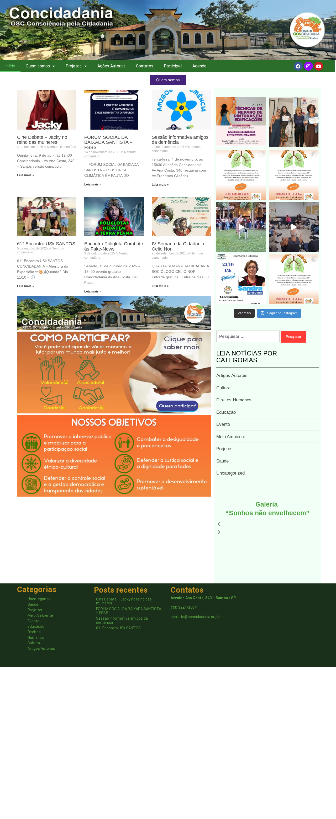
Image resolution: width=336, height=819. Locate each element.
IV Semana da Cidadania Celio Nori (178, 246)
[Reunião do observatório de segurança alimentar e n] (294, 227)
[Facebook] (298, 66)
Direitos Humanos (233, 399)
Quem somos (38, 65)
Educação (226, 412)
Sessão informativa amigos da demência (180, 140)
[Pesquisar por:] (248, 336)
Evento (223, 424)
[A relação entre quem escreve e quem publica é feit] (241, 279)
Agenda (199, 65)
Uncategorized (230, 473)
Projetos (74, 65)
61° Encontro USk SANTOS (46, 243)
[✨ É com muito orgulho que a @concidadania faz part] (241, 122)
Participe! (173, 65)
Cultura (223, 387)
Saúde (222, 461)
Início (10, 65)
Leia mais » (25, 175)
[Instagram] (308, 66)
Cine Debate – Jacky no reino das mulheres (42, 140)
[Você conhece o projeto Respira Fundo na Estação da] (241, 175)
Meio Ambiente (230, 436)
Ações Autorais (111, 65)
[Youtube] (318, 66)
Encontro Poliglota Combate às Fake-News (113, 246)
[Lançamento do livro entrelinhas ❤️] (241, 227)
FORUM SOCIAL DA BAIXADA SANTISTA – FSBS (108, 142)
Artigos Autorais (232, 375)
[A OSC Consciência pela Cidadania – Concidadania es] (294, 122)
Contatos (144, 65)
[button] (267, 524)
